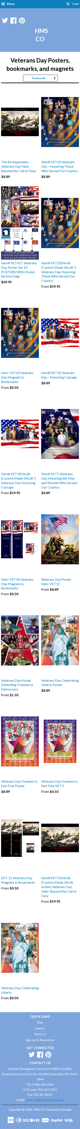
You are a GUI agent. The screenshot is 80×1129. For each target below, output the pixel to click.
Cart (75, 4)
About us (40, 1034)
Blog (40, 1022)
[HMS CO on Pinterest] (22, 20)
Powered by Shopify (58, 1109)
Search (40, 1028)
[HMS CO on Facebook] (13, 20)
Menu (10, 4)
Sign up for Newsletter (40, 1040)
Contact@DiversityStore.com (45, 1100)
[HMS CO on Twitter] (5, 20)
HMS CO (40, 35)
